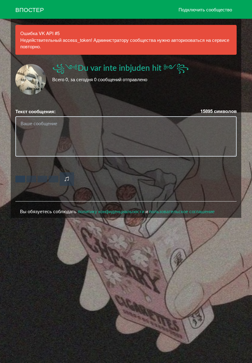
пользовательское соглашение (182, 211)
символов (218, 111)
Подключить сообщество (205, 9)
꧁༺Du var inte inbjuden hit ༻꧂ (120, 68)
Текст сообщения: (35, 111)
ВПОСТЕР (29, 9)
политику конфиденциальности (111, 211)
